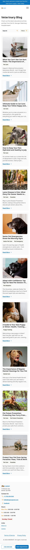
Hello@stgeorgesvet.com (11, 500)
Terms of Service (9, 535)
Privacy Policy (21, 535)
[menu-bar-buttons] (27, 8)
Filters (23, 31)
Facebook (6, 503)
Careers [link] (3, 528)
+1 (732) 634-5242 (9, 496)
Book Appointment (22, 547)
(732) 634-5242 (8, 547)
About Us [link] (3, 525)
